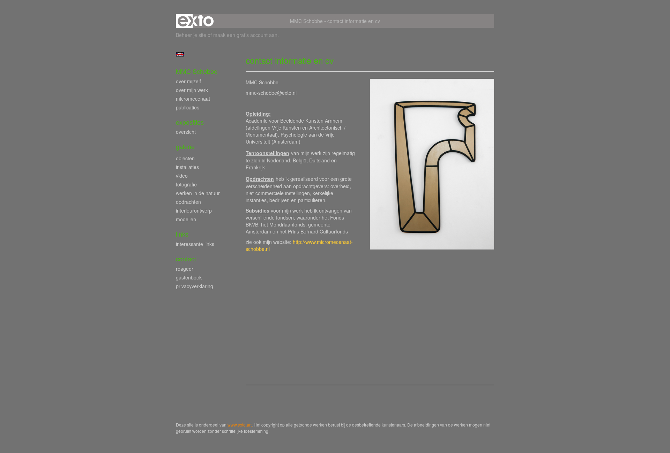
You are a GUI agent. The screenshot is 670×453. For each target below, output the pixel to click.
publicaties (187, 107)
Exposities (190, 122)
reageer (184, 268)
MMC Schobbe (306, 20)
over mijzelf (188, 81)
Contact (186, 258)
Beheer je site (191, 34)
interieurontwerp (194, 210)
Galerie (185, 146)
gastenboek (189, 277)
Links (182, 234)
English (180, 54)
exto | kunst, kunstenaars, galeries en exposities (195, 21)
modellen (186, 219)
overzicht (186, 131)
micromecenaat (193, 98)
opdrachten (188, 201)
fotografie (186, 184)
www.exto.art (240, 425)
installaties (187, 166)
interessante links (195, 243)
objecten (185, 158)
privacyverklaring (194, 286)
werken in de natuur (198, 193)
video (182, 175)
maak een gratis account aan (245, 34)
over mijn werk (192, 89)
